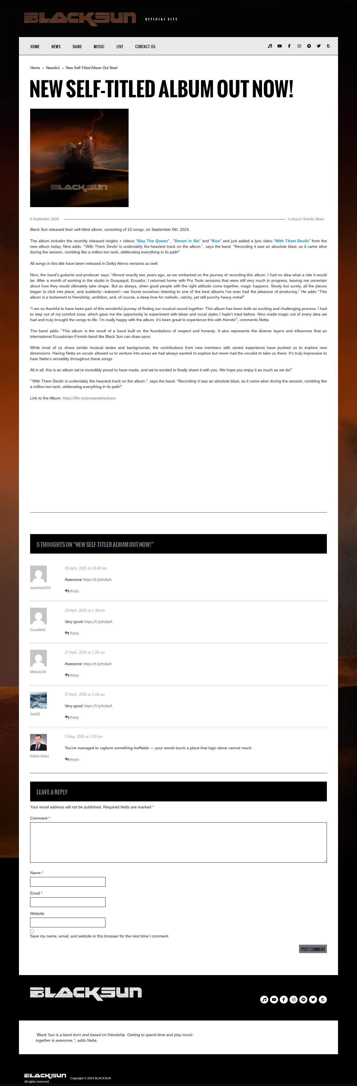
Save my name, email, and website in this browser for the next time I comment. (99, 936)
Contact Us (145, 46)
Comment (40, 818)
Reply (74, 591)
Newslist (53, 68)
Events (308, 219)
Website (37, 913)
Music (99, 46)
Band (77, 46)
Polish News (39, 756)
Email (36, 893)
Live (120, 46)
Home (35, 46)
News (56, 46)
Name (36, 873)
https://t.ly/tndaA (97, 579)
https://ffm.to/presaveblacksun (89, 398)
